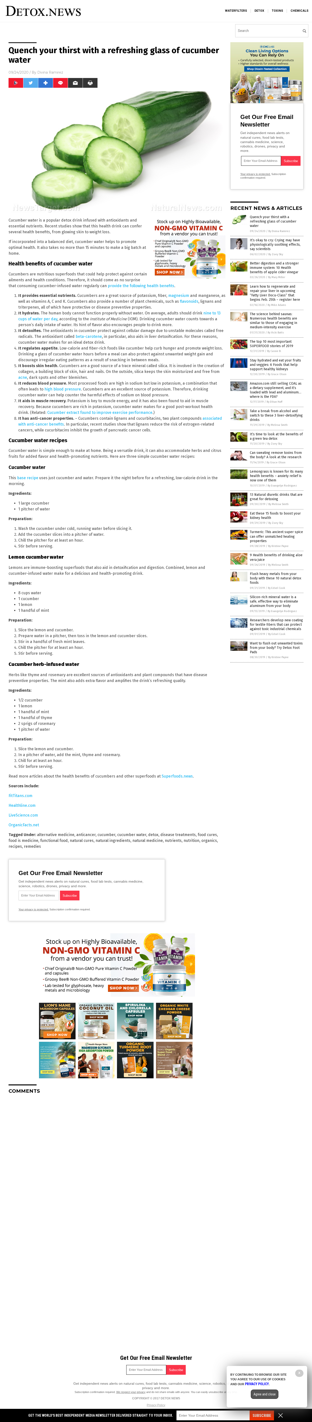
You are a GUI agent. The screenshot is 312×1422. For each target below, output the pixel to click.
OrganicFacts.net (24, 825)
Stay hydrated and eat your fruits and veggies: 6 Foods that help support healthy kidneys (275, 364)
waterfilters (236, 10)
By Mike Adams (277, 305)
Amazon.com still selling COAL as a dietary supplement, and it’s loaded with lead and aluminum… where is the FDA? (276, 390)
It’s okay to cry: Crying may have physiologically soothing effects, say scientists (275, 244)
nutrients (173, 840)
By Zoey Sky (275, 254)
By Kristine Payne (278, 546)
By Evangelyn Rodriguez (282, 485)
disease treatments (178, 834)
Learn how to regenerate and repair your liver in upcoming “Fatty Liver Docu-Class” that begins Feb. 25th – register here (275, 293)
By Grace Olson (277, 374)
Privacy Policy (156, 1405)
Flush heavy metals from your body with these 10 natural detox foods (275, 578)
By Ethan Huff (274, 401)
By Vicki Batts (276, 332)
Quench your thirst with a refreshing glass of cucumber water (273, 221)
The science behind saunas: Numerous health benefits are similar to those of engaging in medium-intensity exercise (273, 321)
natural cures (82, 840)
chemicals (299, 10)
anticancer (86, 834)
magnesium (178, 295)
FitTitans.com (20, 795)
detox (259, 10)
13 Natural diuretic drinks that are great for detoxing (276, 497)
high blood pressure (62, 389)
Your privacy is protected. (34, 909)
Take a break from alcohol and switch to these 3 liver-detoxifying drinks (276, 415)
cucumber (106, 834)
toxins (277, 10)
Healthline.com (22, 805)
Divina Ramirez (50, 72)
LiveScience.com (23, 815)
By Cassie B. (274, 351)
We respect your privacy (131, 1392)
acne (22, 377)
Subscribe (262, 1415)
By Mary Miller (276, 277)
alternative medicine (55, 834)
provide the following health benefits (141, 285)
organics (209, 840)
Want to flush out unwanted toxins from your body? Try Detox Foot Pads (276, 647)
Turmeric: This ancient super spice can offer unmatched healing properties (276, 536)
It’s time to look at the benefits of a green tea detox (276, 436)
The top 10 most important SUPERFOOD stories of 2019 (271, 344)
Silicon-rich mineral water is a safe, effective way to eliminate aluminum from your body (274, 601)
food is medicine (23, 840)
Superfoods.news (177, 776)
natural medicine (147, 840)
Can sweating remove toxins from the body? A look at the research (276, 455)
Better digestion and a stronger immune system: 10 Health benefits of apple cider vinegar (274, 267)
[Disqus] (117, 1159)
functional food (54, 840)
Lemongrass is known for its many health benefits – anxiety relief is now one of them (276, 475)
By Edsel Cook (276, 588)
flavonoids (189, 301)
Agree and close (265, 1394)
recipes (15, 846)
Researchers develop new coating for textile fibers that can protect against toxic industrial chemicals (276, 624)
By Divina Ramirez (279, 231)
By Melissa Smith (277, 425)
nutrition (191, 840)
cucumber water (131, 834)
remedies (32, 846)
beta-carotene (89, 336)
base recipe (27, 478)
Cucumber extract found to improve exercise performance (99, 412)
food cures (207, 834)
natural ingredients (113, 840)
